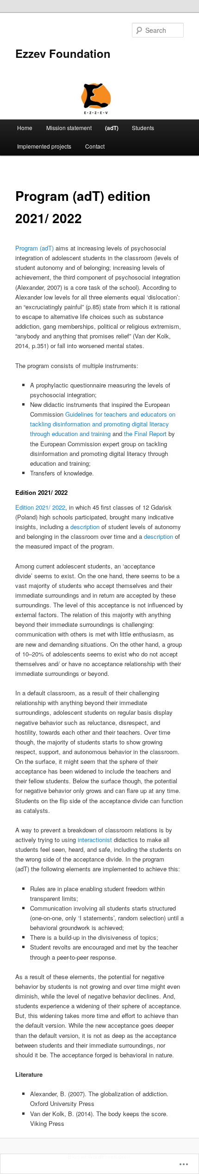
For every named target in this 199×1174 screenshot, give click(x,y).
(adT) (111, 128)
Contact (95, 146)
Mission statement (69, 127)
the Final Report (145, 433)
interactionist (95, 839)
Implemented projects (44, 146)
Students (143, 127)
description (85, 526)
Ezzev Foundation (63, 53)
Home (24, 127)
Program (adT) (34, 248)
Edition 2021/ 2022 (40, 507)
